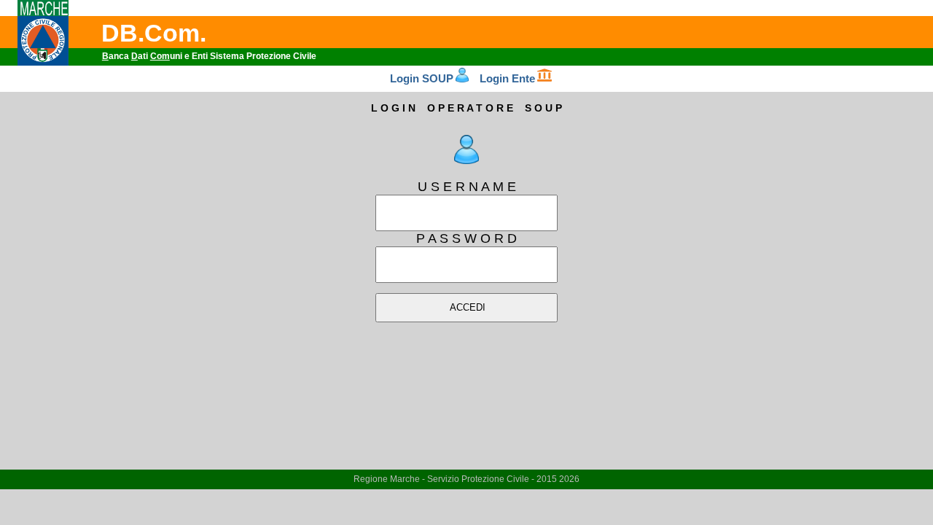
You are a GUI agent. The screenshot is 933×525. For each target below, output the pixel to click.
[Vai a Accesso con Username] (462, 79)
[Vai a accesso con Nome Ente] (544, 79)
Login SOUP (421, 79)
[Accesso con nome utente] (467, 159)
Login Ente (507, 79)
